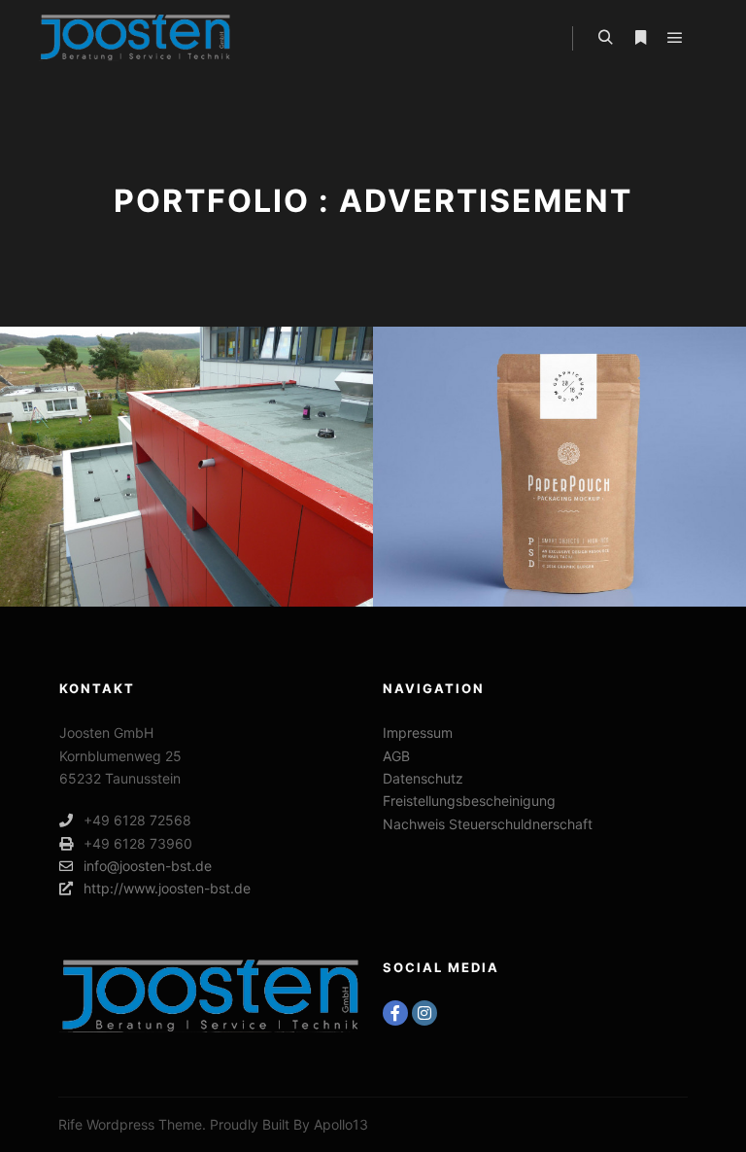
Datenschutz (423, 778)
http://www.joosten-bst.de (167, 888)
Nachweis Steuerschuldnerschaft (488, 824)
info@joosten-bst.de (148, 865)
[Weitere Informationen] (640, 38)
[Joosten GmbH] (136, 38)
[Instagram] (424, 1013)
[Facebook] (395, 1013)
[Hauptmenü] (675, 38)
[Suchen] (605, 38)
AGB (396, 756)
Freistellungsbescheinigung (469, 800)
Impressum (418, 732)
